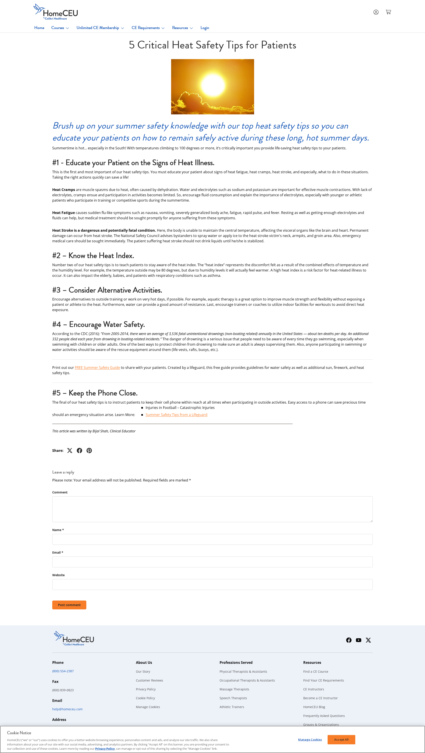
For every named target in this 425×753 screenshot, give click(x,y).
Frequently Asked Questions (324, 716)
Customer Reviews (149, 680)
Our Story (143, 671)
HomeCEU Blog (314, 707)
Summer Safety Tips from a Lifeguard (176, 414)
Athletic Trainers (232, 707)
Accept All (341, 739)
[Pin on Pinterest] (89, 450)
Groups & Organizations (321, 724)
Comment (60, 492)
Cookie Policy (145, 698)
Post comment (69, 605)
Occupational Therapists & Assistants (247, 680)
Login (205, 28)
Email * (57, 552)
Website (58, 575)
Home (39, 28)
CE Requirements (146, 28)
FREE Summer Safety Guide (97, 367)
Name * (58, 530)
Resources (180, 28)
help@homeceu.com (67, 709)
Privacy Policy (146, 689)
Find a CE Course (315, 671)
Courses (57, 28)
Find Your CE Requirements (323, 680)
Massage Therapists (234, 689)
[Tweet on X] (70, 450)
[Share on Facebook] (79, 450)
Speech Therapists (233, 698)
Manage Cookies (148, 707)
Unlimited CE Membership (98, 28)
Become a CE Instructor (320, 698)
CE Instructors (313, 689)
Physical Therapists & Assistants (243, 671)
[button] (389, 12)
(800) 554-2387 (63, 671)
